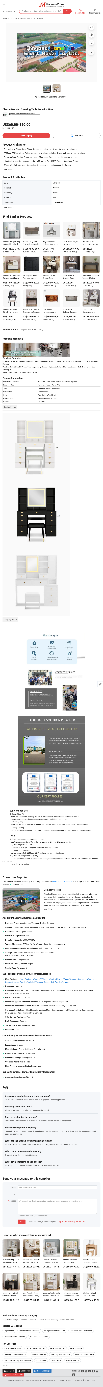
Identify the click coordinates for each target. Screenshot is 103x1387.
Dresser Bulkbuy (72, 1360)
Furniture (13, 18)
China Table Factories (13, 1348)
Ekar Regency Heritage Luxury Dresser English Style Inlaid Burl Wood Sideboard (51, 311)
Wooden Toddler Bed (45, 982)
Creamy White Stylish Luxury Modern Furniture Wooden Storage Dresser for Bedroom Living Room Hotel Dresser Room (71, 243)
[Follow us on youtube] (93, 1371)
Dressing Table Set (39, 1354)
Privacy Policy (90, 1380)
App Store (9, 1371)
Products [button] (25, 11)
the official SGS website (62, 881)
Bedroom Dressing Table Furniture (18, 1360)
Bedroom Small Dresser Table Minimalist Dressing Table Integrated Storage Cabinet (50, 277)
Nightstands (9, 1330)
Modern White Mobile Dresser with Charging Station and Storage (11, 277)
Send (21, 1222)
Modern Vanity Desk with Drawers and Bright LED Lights (10, 1296)
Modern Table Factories (36, 1348)
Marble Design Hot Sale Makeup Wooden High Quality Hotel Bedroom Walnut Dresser (31, 243)
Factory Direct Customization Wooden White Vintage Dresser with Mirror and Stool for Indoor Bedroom (91, 311)
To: (15, 1194)
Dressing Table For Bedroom (15, 1354)
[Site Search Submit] (67, 11)
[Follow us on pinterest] (97, 1371)
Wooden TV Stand (40, 979)
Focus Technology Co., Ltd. (34, 1380)
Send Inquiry (26, 135)
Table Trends (56, 1360)
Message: (12, 1201)
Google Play (24, 1371)
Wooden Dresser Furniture (15, 1336)
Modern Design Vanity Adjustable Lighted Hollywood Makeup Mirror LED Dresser (11, 243)
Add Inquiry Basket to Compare (52, 96)
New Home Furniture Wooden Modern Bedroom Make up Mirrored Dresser (91, 277)
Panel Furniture (25, 979)
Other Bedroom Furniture (29, 1330)
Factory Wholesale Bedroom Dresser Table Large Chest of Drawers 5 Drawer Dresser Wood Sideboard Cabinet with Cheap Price (31, 277)
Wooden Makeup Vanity (59, 979)
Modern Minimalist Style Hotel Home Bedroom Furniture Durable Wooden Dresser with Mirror (10, 311)
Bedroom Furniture (27, 18)
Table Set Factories (57, 1348)
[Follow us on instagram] (89, 1371)
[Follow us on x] (86, 1371)
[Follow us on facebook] (82, 1371)
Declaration (78, 1380)
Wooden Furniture (62, 982)
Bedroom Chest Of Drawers (81, 1330)
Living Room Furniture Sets (54, 1330)
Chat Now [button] (78, 136)
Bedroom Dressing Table (84, 1354)
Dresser (40, 18)
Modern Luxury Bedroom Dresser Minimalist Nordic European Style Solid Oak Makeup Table (71, 311)
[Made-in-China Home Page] (51, 4)
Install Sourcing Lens (14, 1374)
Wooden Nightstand (77, 979)
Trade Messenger (42, 1371)
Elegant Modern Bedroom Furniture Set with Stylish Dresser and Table (50, 243)
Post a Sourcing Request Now (72, 1222)
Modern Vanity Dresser (39, 1336)
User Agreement (65, 1380)
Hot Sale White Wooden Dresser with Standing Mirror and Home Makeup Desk (91, 243)
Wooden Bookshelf (28, 982)
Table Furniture (76, 1348)
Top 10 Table (41, 1360)
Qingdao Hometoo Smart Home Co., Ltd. (24, 114)
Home (5, 18)
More (5, 1365)
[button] (4, 4)
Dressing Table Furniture (60, 1354)
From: (14, 1187)
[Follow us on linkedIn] (73, 1374)
